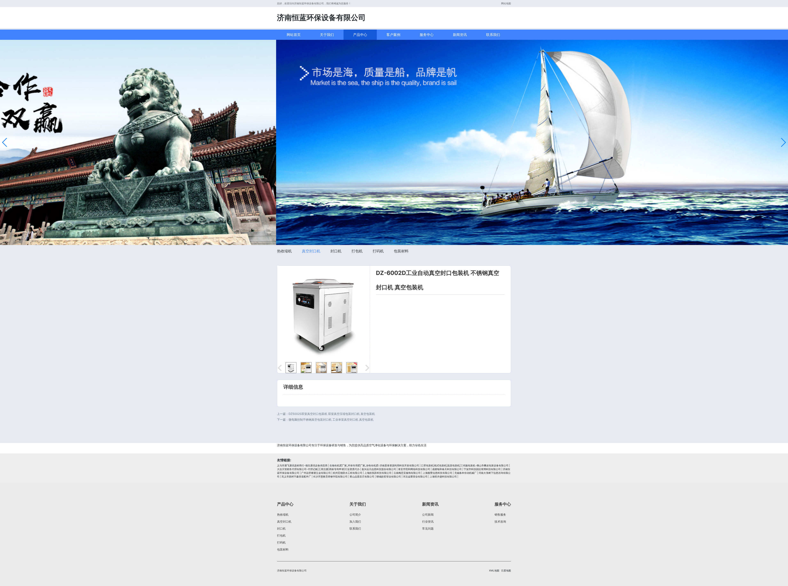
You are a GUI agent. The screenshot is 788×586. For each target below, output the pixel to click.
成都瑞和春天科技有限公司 (447, 469)
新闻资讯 (460, 35)
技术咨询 (500, 521)
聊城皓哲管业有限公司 (388, 476)
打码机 (378, 251)
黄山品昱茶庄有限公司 (362, 476)
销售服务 (500, 514)
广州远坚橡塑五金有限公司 (316, 472)
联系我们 (493, 35)
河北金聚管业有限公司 (415, 476)
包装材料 (401, 251)
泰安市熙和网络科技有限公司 (414, 469)
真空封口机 (311, 251)
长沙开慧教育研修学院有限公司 (330, 476)
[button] (5, 142)
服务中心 (427, 35)
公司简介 (355, 514)
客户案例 (393, 35)
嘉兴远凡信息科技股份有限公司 (379, 469)
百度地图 (506, 570)
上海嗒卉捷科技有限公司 (443, 476)
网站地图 (506, 3)
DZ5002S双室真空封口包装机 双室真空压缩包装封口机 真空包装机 (332, 413)
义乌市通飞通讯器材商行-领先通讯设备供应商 (302, 465)
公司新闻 (428, 514)
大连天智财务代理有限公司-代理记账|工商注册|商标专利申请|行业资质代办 (318, 469)
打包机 (357, 251)
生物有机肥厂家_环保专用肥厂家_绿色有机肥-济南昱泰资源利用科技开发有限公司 (374, 465)
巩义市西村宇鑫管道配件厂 (296, 476)
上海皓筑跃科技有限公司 (378, 472)
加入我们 (355, 521)
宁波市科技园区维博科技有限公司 (482, 469)
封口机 (335, 251)
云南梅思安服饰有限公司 (407, 472)
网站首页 (294, 35)
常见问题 (428, 528)
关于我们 (327, 35)
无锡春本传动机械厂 (465, 472)
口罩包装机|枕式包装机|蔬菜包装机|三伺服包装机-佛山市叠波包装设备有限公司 (465, 465)
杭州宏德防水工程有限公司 (347, 472)
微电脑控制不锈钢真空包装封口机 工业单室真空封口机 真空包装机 (331, 419)
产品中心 (360, 35)
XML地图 (494, 570)
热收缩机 (284, 251)
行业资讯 (428, 521)
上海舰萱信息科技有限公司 (437, 472)
